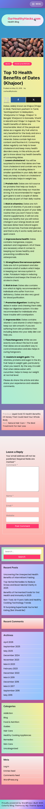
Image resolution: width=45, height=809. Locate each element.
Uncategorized (11, 748)
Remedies (8, 739)
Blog (8, 64)
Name (10, 495)
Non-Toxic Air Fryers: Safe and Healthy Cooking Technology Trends (22, 601)
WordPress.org (11, 779)
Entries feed (9, 770)
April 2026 (8, 642)
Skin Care (8, 744)
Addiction (8, 713)
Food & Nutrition (22, 64)
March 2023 (9, 664)
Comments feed (12, 775)
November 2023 (11, 659)
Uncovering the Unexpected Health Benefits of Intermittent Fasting (21, 576)
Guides (7, 726)
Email (9, 505)
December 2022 (11, 673)
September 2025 (12, 646)
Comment (12, 465)
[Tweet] (33, 99)
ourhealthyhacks (10, 91)
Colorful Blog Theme (12, 805)
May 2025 (8, 650)
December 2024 (12, 655)
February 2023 (11, 668)
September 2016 (12, 690)
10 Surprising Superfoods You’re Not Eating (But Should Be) (21, 609)
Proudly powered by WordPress (17, 803)
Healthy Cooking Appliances (17, 735)
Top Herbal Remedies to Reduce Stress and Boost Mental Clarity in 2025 (20, 584)
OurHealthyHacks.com (24, 18)
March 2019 (9, 677)
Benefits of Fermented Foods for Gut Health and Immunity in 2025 (22, 594)
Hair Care (8, 730)
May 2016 (8, 695)
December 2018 (11, 681)
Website (10, 515)
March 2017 (9, 686)
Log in (6, 766)
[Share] (18, 99)
